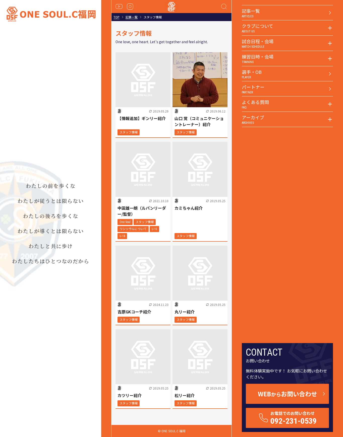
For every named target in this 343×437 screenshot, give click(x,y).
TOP (116, 17)
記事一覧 (132, 17)
